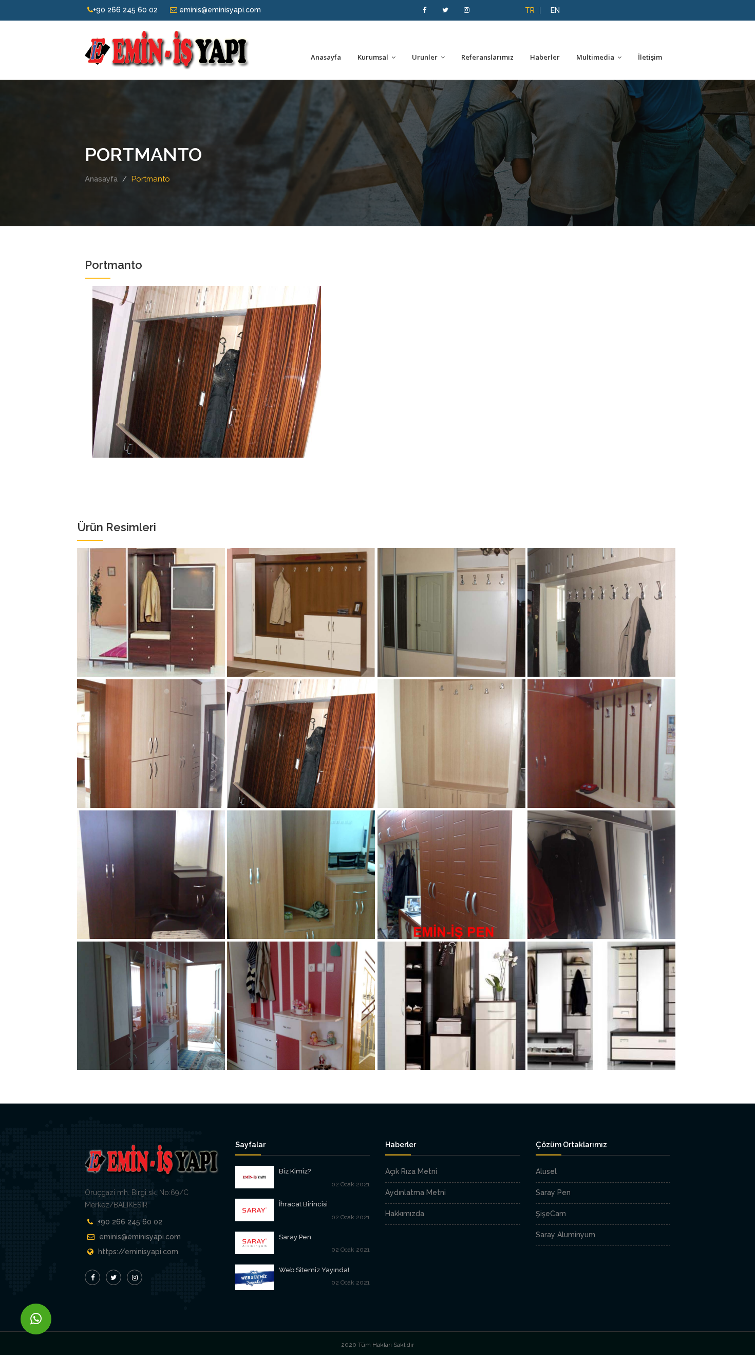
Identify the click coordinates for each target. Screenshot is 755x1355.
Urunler (425, 57)
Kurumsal (373, 57)
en (555, 10)
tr (530, 10)
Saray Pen (295, 1237)
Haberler (545, 57)
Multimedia (596, 57)
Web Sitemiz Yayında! (314, 1270)
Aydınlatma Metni (415, 1192)
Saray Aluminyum (565, 1235)
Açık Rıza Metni (411, 1171)
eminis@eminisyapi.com (219, 10)
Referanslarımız (487, 57)
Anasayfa (326, 57)
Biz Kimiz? (295, 1171)
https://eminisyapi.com (138, 1252)
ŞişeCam (551, 1213)
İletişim (650, 57)
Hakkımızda (404, 1213)
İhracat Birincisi (303, 1204)
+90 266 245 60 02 (125, 10)
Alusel (546, 1171)
